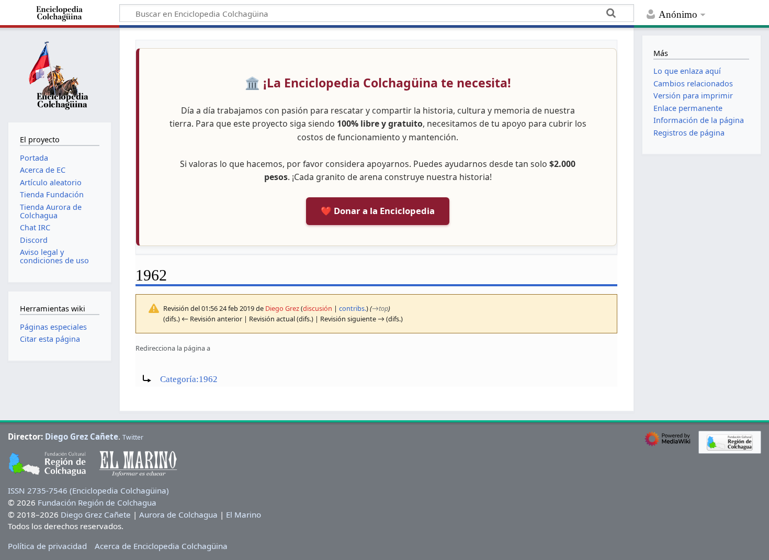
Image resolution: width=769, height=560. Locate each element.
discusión (317, 308)
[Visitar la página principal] (59, 73)
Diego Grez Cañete (81, 436)
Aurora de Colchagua (178, 514)
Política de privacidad (47, 546)
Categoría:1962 (189, 379)
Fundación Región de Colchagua (97, 502)
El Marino (243, 514)
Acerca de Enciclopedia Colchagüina (161, 546)
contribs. (352, 308)
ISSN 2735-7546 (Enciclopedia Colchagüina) (88, 490)
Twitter (132, 437)
